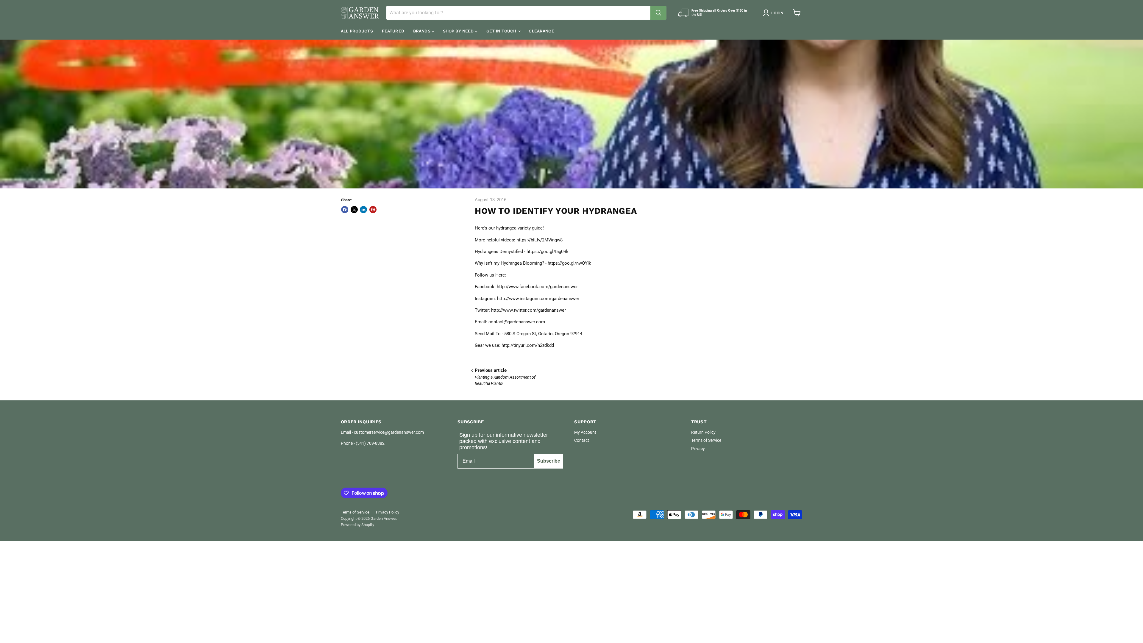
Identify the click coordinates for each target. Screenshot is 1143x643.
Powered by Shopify (357, 524)
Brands (422, 31)
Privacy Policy (387, 512)
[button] (774, 12)
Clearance (541, 31)
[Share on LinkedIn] (363, 209)
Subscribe (548, 460)
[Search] (658, 13)
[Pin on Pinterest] (373, 209)
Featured (393, 31)
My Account (585, 432)
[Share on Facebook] (344, 209)
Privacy (698, 448)
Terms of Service (706, 440)
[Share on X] (354, 209)
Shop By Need (459, 31)
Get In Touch (502, 31)
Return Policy (703, 432)
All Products (357, 31)
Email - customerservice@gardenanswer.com (382, 432)
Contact (581, 440)
